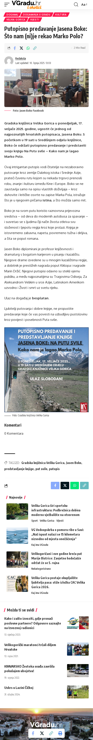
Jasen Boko (73, 463)
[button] (8, 4)
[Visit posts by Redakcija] (8, 60)
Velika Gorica (15, 19)
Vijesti (34, 19)
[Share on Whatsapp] (28, 48)
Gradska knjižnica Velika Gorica (42, 463)
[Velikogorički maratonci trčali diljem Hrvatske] (78, 649)
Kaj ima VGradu (39, 544)
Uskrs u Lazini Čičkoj (18, 688)
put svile (41, 469)
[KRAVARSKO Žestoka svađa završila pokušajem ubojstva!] (78, 670)
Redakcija (20, 58)
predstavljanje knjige (19, 469)
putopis (54, 469)
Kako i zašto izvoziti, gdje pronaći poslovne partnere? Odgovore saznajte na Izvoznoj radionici (32, 623)
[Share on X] (21, 48)
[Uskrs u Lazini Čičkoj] (78, 691)
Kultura (61, 14)
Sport (34, 520)
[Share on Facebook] (15, 48)
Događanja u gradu (36, 14)
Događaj (12, 14)
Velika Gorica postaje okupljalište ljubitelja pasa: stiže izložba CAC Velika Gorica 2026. (58, 582)
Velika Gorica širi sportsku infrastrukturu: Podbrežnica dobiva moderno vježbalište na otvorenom (55, 510)
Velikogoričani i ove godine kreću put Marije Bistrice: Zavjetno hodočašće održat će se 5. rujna (56, 558)
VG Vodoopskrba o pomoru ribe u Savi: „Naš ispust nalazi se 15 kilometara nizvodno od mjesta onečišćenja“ (57, 534)
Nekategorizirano (41, 568)
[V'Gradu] (27, 4)
